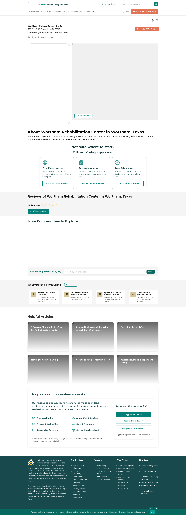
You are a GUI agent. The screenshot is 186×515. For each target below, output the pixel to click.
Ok (152, 512)
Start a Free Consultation (144, 12)
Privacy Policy (79, 489)
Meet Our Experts (126, 469)
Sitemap (76, 483)
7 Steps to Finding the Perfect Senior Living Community (46, 328)
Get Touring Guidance (129, 183)
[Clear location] (144, 272)
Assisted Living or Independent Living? (137, 361)
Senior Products (80, 480)
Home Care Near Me (149, 482)
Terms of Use (48, 496)
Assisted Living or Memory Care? (93, 360)
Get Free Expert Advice (57, 183)
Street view (85, 116)
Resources (77, 477)
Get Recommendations (93, 183)
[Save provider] (156, 20)
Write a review (39, 211)
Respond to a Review (133, 421)
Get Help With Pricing (147, 29)
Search (151, 272)
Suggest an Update (134, 415)
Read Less (69, 285)
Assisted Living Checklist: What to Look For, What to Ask (92, 328)
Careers (121, 486)
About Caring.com (126, 466)
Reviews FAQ (123, 483)
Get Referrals (101, 477)
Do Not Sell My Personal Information (79, 494)
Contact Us (123, 489)
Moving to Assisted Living (44, 360)
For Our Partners (103, 480)
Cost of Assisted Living (132, 327)
